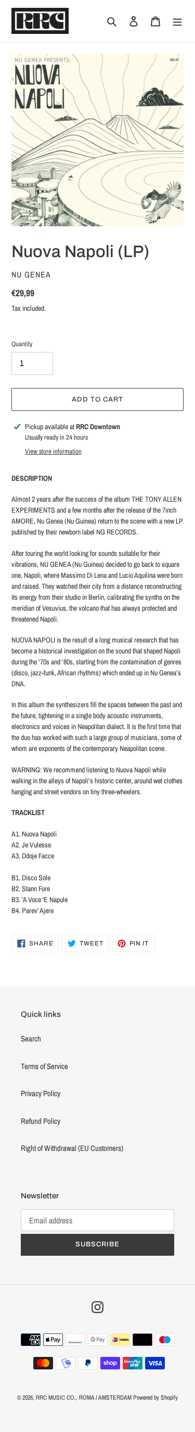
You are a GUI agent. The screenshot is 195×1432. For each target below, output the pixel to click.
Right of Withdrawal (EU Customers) (72, 1148)
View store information (53, 451)
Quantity (21, 343)
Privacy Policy (40, 1093)
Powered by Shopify (155, 1397)
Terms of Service (44, 1066)
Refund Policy (40, 1120)
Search (31, 1038)
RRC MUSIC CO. (56, 1397)
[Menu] (177, 21)
